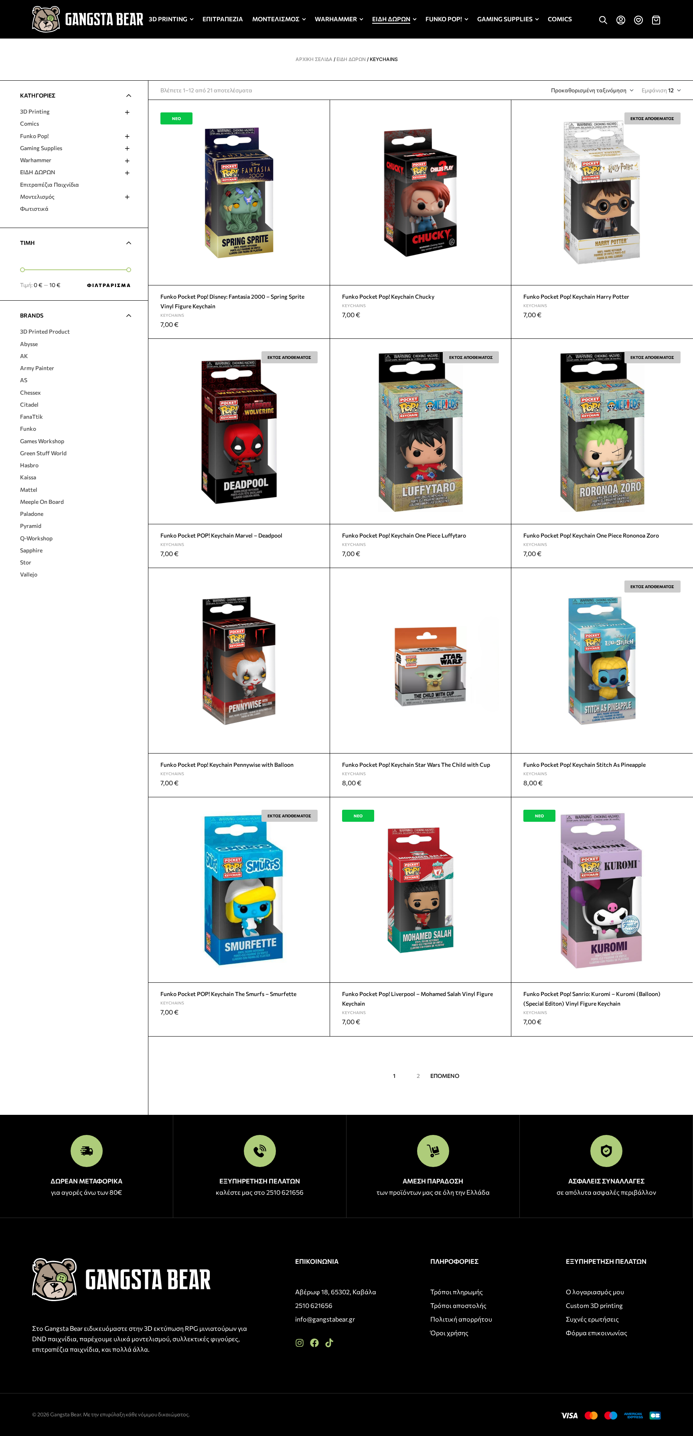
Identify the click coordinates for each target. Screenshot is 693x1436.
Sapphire (31, 550)
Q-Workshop (36, 538)
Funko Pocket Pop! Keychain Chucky (388, 296)
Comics (29, 123)
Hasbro (29, 465)
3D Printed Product (45, 331)
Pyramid (30, 525)
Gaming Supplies (41, 148)
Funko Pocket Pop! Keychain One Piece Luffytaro (404, 535)
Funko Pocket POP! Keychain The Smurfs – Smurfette (228, 993)
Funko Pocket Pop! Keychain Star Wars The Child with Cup (416, 764)
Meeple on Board (42, 501)
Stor (25, 562)
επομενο (444, 1075)
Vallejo (28, 574)
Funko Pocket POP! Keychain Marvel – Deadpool (221, 535)
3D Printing (35, 111)
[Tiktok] (329, 1342)
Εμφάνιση (654, 90)
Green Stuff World (43, 453)
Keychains (172, 315)
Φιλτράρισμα (109, 285)
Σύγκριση (320, 147)
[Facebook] (314, 1342)
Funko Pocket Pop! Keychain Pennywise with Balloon (227, 764)
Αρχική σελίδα (314, 59)
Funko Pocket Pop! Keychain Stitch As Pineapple (584, 764)
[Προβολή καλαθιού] (656, 20)
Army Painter (37, 368)
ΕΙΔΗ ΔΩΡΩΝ (351, 59)
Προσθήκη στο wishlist (320, 109)
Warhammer (35, 160)
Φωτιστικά (34, 208)
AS (23, 380)
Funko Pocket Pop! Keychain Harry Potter (576, 296)
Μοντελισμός (37, 196)
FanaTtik (31, 416)
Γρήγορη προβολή (320, 128)
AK (24, 355)
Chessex (30, 392)
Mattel (28, 489)
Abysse (29, 343)
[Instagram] (299, 1342)
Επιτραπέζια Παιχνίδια (49, 184)
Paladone (31, 513)
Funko (28, 428)
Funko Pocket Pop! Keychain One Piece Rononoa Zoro (591, 535)
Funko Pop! (34, 135)
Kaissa (28, 477)
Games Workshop (42, 441)
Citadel (29, 404)
